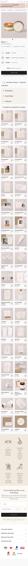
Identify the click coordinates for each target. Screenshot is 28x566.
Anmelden (14, 514)
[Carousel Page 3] (15, 39)
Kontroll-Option (9, 96)
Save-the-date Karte (19, 177)
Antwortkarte (18, 194)
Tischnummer (4, 357)
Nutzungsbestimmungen (19, 519)
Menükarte (3, 339)
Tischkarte (3, 321)
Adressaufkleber (5, 429)
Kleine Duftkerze (5, 392)
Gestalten (14, 72)
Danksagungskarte (5, 212)
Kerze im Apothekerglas (18, 393)
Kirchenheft (17, 284)
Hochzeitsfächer (19, 265)
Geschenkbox (4, 411)
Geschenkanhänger (19, 411)
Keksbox (17, 374)
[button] (26, 5)
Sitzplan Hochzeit (5, 374)
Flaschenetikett (18, 302)
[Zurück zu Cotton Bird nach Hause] (5, 2)
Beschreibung (8, 90)
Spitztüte (17, 248)
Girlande (3, 284)
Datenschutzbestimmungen (8, 519)
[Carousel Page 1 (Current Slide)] (12, 39)
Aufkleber (17, 429)
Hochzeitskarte (4, 124)
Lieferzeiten (8, 101)
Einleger (3, 194)
